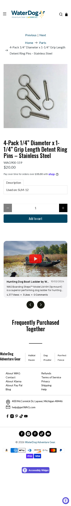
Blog (8, 389)
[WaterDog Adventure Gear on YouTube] (26, 417)
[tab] (13, 183)
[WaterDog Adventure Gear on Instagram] (12, 417)
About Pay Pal (14, 385)
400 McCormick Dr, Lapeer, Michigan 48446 (37, 401)
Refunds (46, 373)
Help (44, 389)
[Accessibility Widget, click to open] (65, 500)
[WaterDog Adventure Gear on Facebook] (7, 417)
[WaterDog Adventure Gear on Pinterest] (16, 417)
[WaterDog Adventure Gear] (32, 14)
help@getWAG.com (23, 407)
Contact (11, 377)
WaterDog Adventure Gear (40, 442)
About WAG (13, 373)
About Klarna (13, 381)
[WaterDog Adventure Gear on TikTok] (21, 417)
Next (42, 35)
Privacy (45, 381)
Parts (42, 42)
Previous (31, 35)
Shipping (46, 385)
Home (29, 42)
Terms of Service (51, 377)
